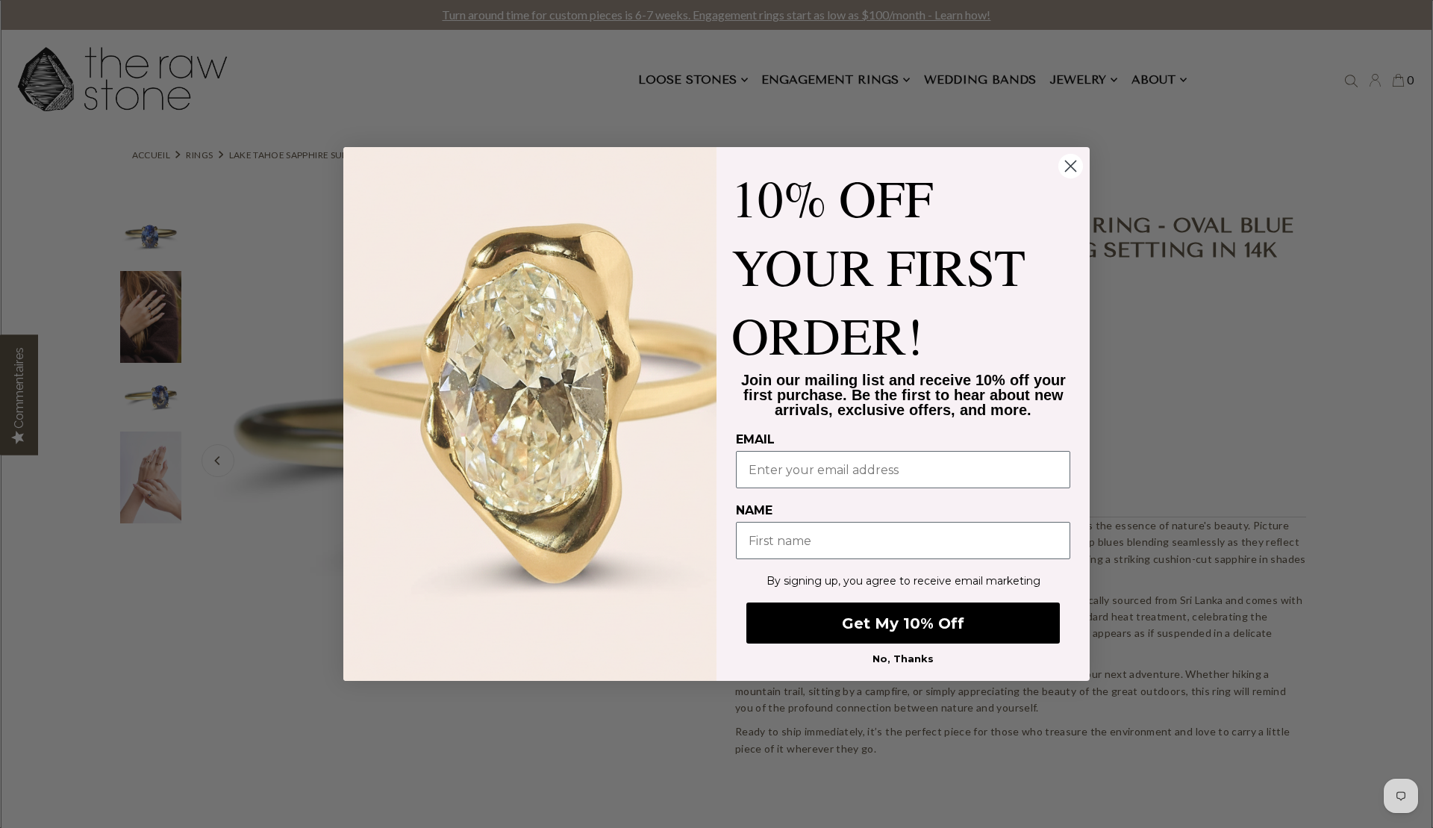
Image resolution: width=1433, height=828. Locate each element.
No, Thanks (903, 658)
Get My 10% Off (903, 623)
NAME (754, 510)
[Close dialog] (1071, 166)
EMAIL (755, 439)
